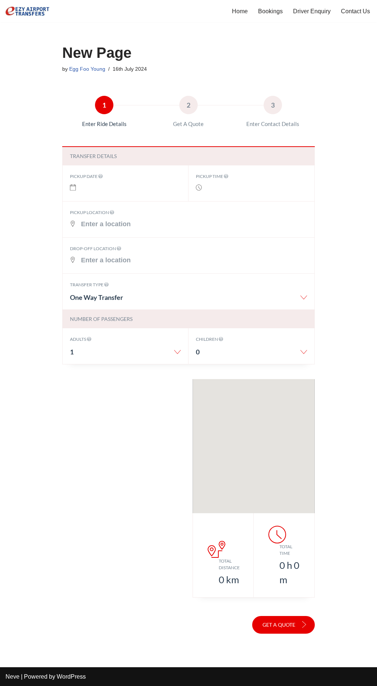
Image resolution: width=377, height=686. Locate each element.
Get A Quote (279, 625)
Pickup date (84, 176)
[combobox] (189, 300)
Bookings (270, 11)
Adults (78, 339)
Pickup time (210, 176)
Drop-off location (93, 248)
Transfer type (87, 284)
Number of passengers (101, 319)
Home (240, 11)
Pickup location (90, 212)
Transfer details (93, 156)
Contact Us (355, 11)
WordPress (71, 676)
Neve (13, 676)
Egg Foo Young (87, 69)
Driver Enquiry (312, 11)
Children (207, 339)
